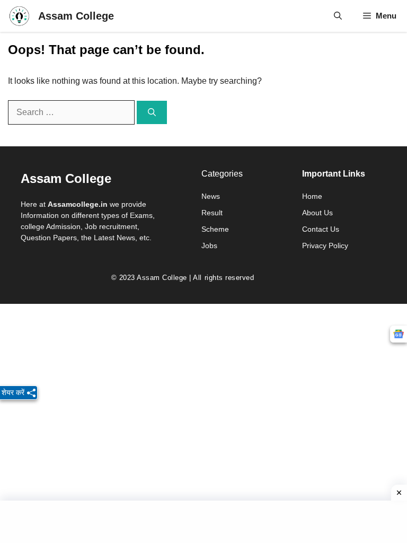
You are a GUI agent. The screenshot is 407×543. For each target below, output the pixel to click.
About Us (317, 212)
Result (212, 212)
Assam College (76, 16)
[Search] (152, 113)
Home (312, 196)
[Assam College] (19, 16)
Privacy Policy (325, 245)
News (210, 196)
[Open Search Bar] (337, 16)
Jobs (209, 245)
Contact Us (320, 229)
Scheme (215, 229)
